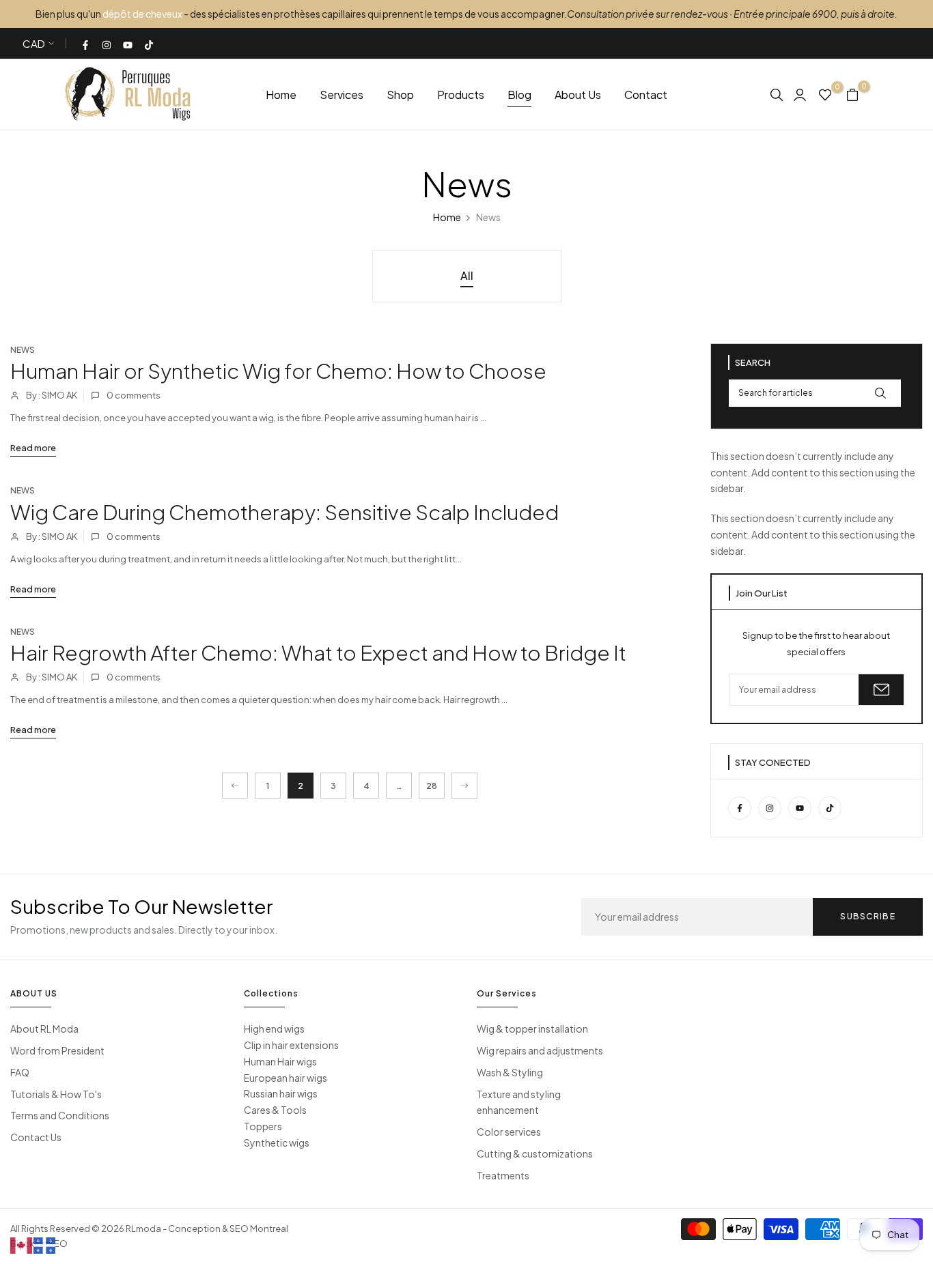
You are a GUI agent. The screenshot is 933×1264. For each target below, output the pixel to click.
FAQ (19, 1072)
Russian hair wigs (281, 1093)
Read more (33, 447)
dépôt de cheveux (142, 14)
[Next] (464, 786)
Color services (509, 1131)
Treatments (503, 1175)
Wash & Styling (510, 1072)
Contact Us (35, 1137)
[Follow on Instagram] (107, 44)
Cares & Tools (275, 1110)
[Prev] (235, 786)
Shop (400, 94)
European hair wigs (285, 1078)
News (22, 350)
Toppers (263, 1126)
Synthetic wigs (276, 1142)
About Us (578, 94)
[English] (21, 1244)
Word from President (57, 1050)
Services (341, 94)
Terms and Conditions (59, 1115)
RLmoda (143, 1228)
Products (460, 94)
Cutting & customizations (535, 1153)
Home (281, 94)
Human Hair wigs (280, 1061)
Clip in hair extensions (291, 1045)
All (466, 275)
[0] (825, 94)
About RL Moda (44, 1028)
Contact (645, 94)
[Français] (45, 1244)
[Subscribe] (881, 689)
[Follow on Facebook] (86, 44)
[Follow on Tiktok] (149, 44)
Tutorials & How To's (56, 1094)
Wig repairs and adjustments (540, 1050)
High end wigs (274, 1028)
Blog (519, 94)
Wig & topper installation (532, 1028)
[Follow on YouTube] (128, 44)
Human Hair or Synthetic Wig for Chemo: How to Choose (278, 371)
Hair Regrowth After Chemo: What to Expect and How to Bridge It (318, 652)
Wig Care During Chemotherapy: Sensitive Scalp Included (284, 512)
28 (431, 786)
